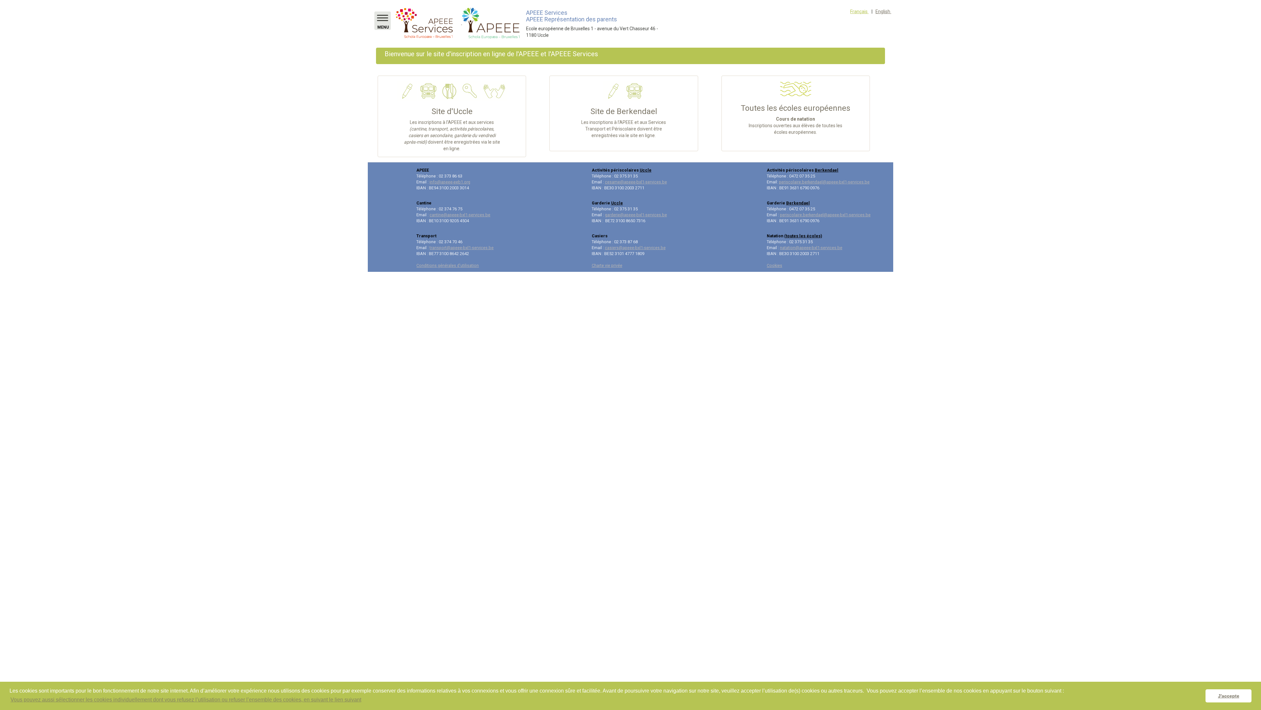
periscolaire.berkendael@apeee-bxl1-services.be (824, 181)
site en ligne (642, 135)
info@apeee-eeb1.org (450, 181)
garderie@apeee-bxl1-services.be (636, 214)
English (883, 11)
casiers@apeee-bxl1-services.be (635, 247)
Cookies (774, 265)
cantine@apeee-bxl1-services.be (460, 214)
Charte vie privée (607, 265)
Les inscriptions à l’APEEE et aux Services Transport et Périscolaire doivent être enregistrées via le (623, 129)
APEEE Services (546, 12)
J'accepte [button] (1228, 695)
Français (859, 11)
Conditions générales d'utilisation (447, 265)
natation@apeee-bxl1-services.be (811, 247)
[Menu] (382, 18)
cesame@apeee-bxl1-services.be (636, 181)
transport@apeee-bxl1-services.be (462, 247)
